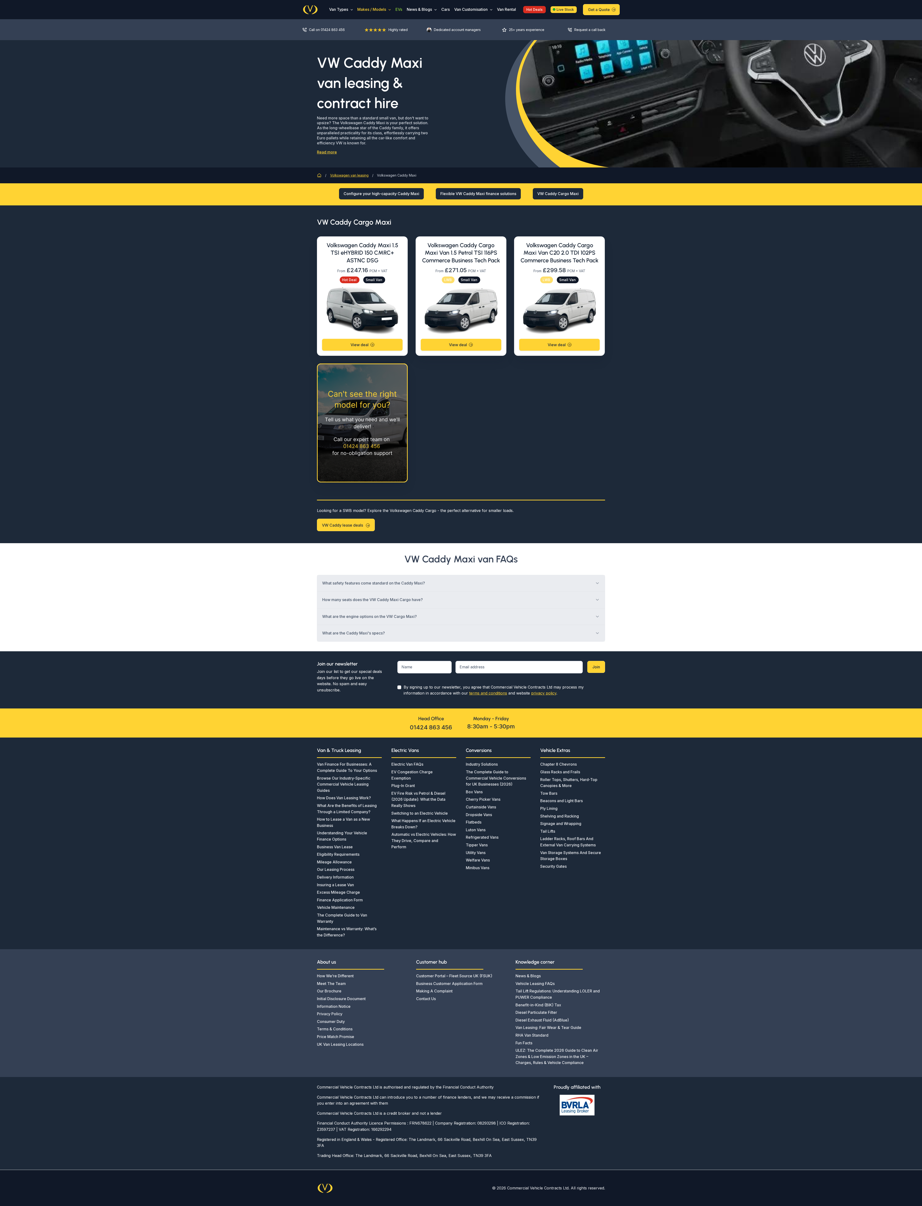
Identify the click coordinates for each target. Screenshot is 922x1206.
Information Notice (334, 1006)
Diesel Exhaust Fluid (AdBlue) (542, 1020)
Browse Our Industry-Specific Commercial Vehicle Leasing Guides (343, 784)
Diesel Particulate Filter (536, 1012)
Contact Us (426, 998)
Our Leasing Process (335, 869)
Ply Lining (549, 808)
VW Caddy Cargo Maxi (558, 193)
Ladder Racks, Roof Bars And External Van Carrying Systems (568, 841)
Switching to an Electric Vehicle (419, 813)
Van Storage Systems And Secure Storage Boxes (570, 855)
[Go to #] (590, 29)
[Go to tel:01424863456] (328, 29)
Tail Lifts (547, 831)
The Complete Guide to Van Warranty (342, 918)
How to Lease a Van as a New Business (343, 822)
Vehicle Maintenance (336, 907)
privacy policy (543, 693)
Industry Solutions (482, 764)
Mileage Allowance (334, 862)
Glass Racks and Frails (560, 771)
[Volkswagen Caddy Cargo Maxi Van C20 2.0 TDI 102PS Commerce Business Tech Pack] (559, 310)
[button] (350, 9)
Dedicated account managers (457, 30)
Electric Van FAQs (407, 764)
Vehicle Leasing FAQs (535, 983)
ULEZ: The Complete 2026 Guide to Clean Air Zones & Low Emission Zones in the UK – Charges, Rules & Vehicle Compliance (557, 1056)
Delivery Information (335, 877)
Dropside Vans (479, 814)
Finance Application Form (340, 900)
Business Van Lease (335, 846)
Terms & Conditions (334, 1029)
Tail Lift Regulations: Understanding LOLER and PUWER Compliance (558, 994)
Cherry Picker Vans (483, 799)
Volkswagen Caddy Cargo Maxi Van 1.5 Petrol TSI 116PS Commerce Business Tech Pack (461, 253)
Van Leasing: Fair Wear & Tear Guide (548, 1027)
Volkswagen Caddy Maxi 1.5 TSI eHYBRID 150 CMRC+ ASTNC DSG (362, 253)
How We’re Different (335, 975)
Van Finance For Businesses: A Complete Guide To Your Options (347, 767)
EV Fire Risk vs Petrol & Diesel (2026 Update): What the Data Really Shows (418, 799)
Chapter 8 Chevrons (558, 764)
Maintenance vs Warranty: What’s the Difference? (346, 931)
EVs (398, 9)
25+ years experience (526, 30)
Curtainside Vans (481, 807)
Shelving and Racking (559, 816)
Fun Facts (524, 1042)
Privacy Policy (329, 1013)
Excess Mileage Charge (338, 892)
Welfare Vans (478, 860)
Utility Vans (475, 852)
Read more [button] (327, 152)
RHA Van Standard (532, 1035)
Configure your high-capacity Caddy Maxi (381, 193)
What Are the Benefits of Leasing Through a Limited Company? (347, 808)
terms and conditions (488, 693)
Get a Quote (599, 9)
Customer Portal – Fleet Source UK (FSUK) (454, 975)
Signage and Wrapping (560, 823)
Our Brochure (329, 991)
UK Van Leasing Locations (340, 1044)
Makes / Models (371, 9)
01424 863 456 (431, 727)
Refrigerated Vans (482, 837)
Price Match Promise (335, 1036)
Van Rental (506, 9)
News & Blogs (419, 9)
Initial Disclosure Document (341, 998)
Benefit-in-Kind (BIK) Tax (538, 1005)
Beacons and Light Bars (561, 800)
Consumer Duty (331, 1021)
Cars (445, 9)
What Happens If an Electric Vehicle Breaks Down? (423, 823)
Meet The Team (331, 983)
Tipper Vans (477, 845)
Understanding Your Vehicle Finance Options (342, 836)
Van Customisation (471, 9)
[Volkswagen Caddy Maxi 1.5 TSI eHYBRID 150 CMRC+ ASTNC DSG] (362, 310)
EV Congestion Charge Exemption (412, 775)
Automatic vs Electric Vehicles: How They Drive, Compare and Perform (423, 840)
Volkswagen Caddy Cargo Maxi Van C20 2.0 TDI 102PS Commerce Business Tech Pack (559, 253)
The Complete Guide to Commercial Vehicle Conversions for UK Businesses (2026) (496, 778)
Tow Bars (548, 793)
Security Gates (553, 866)
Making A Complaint (434, 991)
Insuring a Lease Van (335, 884)
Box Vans (474, 791)
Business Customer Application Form (449, 983)
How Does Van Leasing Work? (344, 797)
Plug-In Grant (403, 785)
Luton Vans (475, 829)
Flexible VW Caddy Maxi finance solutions (478, 193)
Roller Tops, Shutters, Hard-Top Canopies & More (568, 782)
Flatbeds (473, 822)
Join (596, 667)
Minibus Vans (477, 867)
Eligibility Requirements (338, 854)
